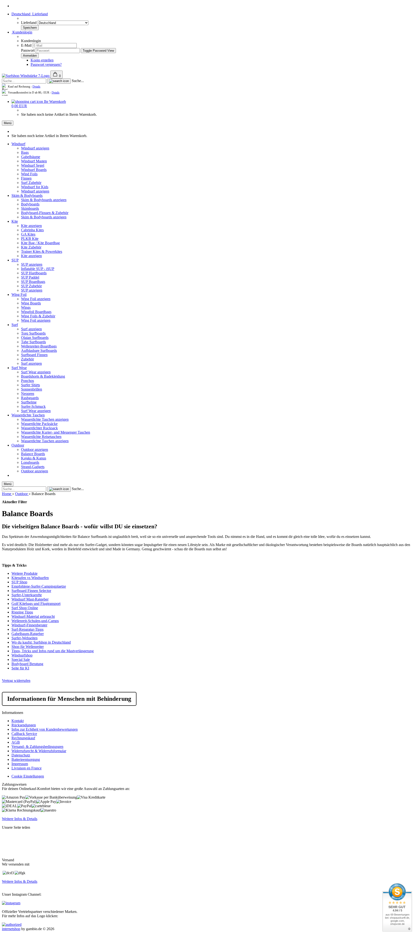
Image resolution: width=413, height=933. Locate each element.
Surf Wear (19, 368)
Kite (14, 221)
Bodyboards (30, 204)
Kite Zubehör (31, 247)
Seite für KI (20, 668)
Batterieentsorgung (25, 759)
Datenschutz (20, 755)
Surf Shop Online (24, 608)
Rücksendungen (23, 725)
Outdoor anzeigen (34, 449)
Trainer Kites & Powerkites (41, 251)
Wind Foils (29, 174)
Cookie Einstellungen (27, 776)
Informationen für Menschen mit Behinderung (69, 698)
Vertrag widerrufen (16, 681)
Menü (7, 123)
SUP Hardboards (34, 273)
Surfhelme (29, 402)
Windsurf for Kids (34, 187)
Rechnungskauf (23, 738)
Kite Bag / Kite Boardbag (40, 243)
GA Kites (28, 234)
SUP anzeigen (31, 264)
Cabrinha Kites (32, 230)
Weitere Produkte (24, 573)
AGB (15, 742)
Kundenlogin (21, 32)
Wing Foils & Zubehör (38, 316)
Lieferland (29, 23)
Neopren (27, 394)
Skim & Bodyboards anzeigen (43, 200)
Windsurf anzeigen (35, 148)
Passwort (28, 50)
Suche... (78, 81)
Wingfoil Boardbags (36, 312)
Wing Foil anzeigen (35, 299)
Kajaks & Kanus (33, 458)
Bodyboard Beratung (27, 664)
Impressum (19, 764)
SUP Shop (19, 582)
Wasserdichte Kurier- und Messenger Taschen (55, 432)
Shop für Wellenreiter (27, 647)
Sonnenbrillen (31, 389)
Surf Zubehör (31, 183)
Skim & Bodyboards (27, 195)
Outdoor (17, 445)
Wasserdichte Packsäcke (39, 424)
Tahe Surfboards (33, 342)
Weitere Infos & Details (19, 819)
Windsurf (18, 144)
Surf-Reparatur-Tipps (27, 629)
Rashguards (30, 398)
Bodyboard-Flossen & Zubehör (44, 213)
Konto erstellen (42, 60)
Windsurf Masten (34, 161)
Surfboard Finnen (34, 355)
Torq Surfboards (33, 333)
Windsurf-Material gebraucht (33, 616)
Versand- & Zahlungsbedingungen (37, 747)
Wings (26, 307)
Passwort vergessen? (46, 64)
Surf (14, 325)
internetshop (11, 929)
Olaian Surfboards (35, 338)
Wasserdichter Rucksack (39, 428)
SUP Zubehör (31, 286)
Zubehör (27, 359)
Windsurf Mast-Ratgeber (30, 599)
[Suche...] (59, 81)
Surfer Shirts (30, 385)
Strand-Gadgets (32, 467)
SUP (15, 260)
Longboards (30, 462)
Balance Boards (33, 454)
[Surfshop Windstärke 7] (26, 76)
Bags (25, 152)
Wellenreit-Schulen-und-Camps (35, 621)
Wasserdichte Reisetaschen (41, 437)
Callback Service (24, 734)
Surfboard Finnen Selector (31, 591)
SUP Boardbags (33, 282)
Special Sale (20, 659)
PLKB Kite (29, 239)
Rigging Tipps (22, 612)
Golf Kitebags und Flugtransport (35, 604)
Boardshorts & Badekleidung (43, 376)
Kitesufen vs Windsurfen (30, 578)
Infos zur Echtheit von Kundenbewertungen (44, 729)
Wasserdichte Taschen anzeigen (45, 419)
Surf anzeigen (31, 329)
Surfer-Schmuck (33, 406)
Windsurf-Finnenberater (29, 625)
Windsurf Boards (34, 170)
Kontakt (17, 721)
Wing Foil (19, 295)
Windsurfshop (22, 655)
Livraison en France (26, 768)
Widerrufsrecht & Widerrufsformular (38, 751)
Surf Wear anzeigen (36, 372)
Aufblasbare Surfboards (39, 350)
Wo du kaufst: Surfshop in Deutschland (41, 642)
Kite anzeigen (31, 226)
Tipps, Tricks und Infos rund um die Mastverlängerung (52, 651)
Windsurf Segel (32, 165)
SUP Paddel (30, 277)
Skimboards (30, 208)
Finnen (26, 178)
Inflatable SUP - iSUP (37, 269)
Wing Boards (31, 303)
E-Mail (26, 45)
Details (36, 86)
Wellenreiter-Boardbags (39, 346)
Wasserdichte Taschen (28, 415)
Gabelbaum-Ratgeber (27, 634)
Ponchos (27, 381)
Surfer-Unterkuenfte (26, 595)
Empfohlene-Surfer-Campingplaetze (38, 586)
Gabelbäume (30, 157)
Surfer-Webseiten (24, 638)
